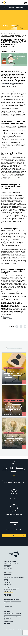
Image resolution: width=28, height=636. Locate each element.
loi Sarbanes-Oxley (16, 171)
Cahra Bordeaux (8, 591)
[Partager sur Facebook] (21, 326)
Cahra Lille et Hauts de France (11, 587)
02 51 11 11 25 (9, 568)
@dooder (9, 318)
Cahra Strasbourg (8, 575)
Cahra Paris (7, 580)
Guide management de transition (12, 601)
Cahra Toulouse (8, 572)
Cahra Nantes (7, 582)
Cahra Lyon (7, 586)
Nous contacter (8, 606)
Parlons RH (6, 317)
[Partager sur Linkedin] (16, 326)
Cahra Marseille (8, 584)
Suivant (14, 535)
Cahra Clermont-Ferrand (10, 589)
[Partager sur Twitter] (25, 326)
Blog (5, 602)
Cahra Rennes (7, 574)
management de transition (9, 83)
